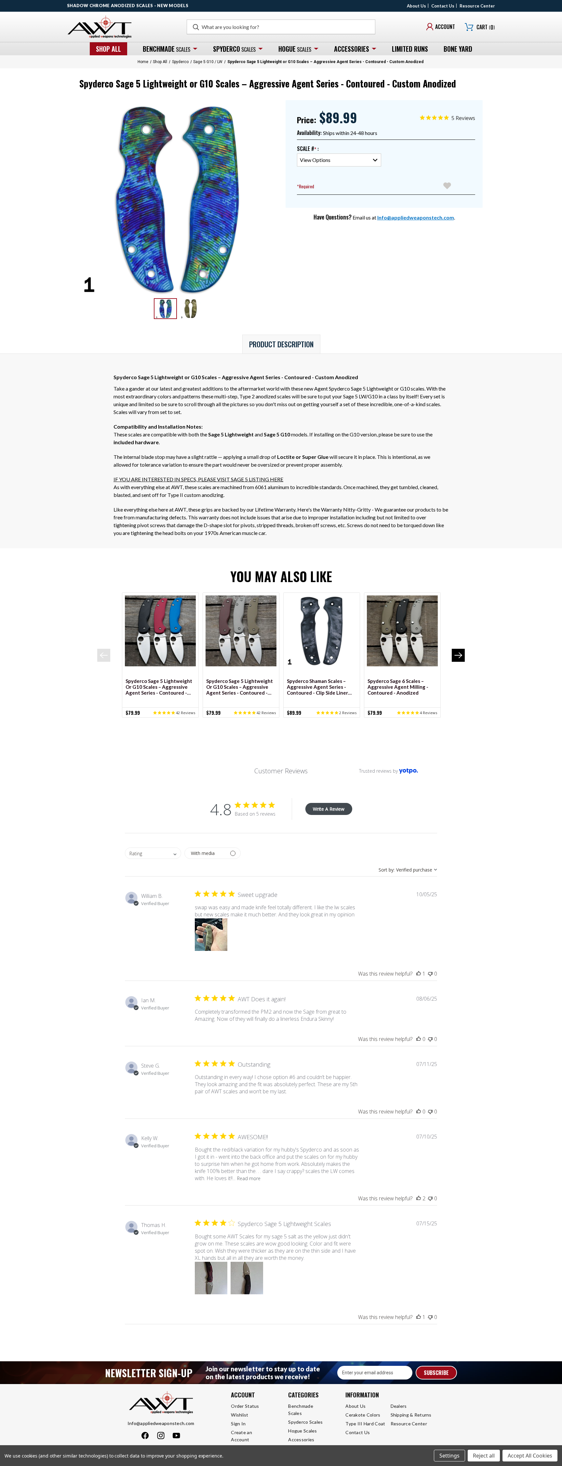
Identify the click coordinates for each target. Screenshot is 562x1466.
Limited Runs (410, 49)
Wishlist (239, 1415)
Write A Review (328, 809)
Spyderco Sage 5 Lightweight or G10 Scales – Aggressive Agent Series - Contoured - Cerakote (239, 687)
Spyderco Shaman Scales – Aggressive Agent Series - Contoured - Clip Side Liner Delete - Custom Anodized (317, 687)
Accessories (351, 49)
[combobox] (153, 853)
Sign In (238, 1423)
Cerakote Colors (362, 1415)
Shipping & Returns (411, 1415)
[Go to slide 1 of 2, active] (275, 721)
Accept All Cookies (530, 1455)
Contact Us (442, 5)
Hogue (294, 49)
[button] (211, 934)
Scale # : (308, 149)
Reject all (484, 1455)
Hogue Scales (302, 1430)
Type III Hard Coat (365, 1423)
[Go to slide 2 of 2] (286, 721)
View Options (164, 631)
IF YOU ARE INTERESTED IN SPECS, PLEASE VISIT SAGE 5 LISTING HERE (198, 479)
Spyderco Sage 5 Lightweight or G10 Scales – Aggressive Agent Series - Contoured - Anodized (159, 687)
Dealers (399, 1406)
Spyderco (234, 49)
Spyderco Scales (305, 1422)
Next (458, 655)
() (485, 27)
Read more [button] (249, 1178)
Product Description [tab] (281, 344)
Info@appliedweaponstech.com (415, 217)
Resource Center (477, 5)
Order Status (245, 1406)
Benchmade (166, 49)
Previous (103, 655)
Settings (449, 1455)
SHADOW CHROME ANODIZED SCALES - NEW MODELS (127, 5)
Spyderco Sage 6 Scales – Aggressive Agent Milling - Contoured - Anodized (398, 687)
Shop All (108, 49)
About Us (416, 5)
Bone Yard (458, 49)
